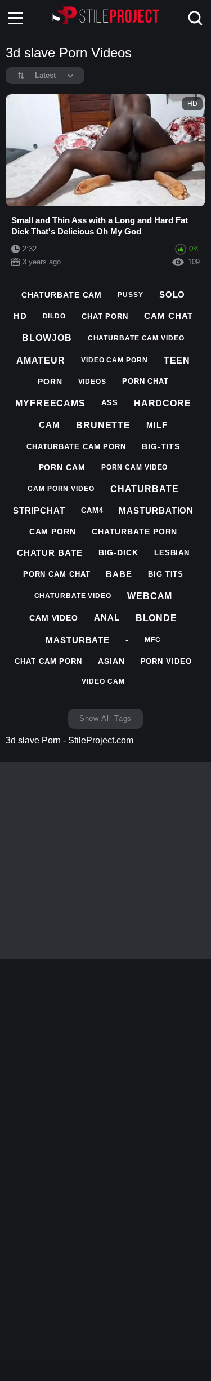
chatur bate (50, 552)
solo (172, 294)
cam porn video (61, 489)
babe (119, 574)
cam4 (92, 510)
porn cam (62, 467)
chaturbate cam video (136, 338)
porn (50, 381)
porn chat (145, 381)
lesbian (172, 552)
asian (111, 661)
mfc (153, 640)
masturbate (78, 640)
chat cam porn (48, 661)
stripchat (39, 510)
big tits (165, 574)
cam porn (52, 531)
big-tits (161, 446)
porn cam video (134, 467)
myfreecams (50, 403)
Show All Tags (105, 718)
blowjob (46, 338)
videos (92, 382)
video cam (103, 681)
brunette (103, 425)
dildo (54, 316)
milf (157, 425)
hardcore (162, 403)
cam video (53, 617)
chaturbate (144, 489)
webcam (149, 596)
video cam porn (114, 360)
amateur (40, 360)
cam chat (168, 316)
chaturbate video (72, 596)
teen (177, 360)
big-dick (118, 552)
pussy (130, 295)
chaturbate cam (61, 294)
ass (109, 403)
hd (20, 316)
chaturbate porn (135, 531)
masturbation (156, 510)
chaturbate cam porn (76, 446)
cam (49, 425)
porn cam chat (57, 574)
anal (107, 617)
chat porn (105, 316)
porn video (166, 661)
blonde (156, 618)
